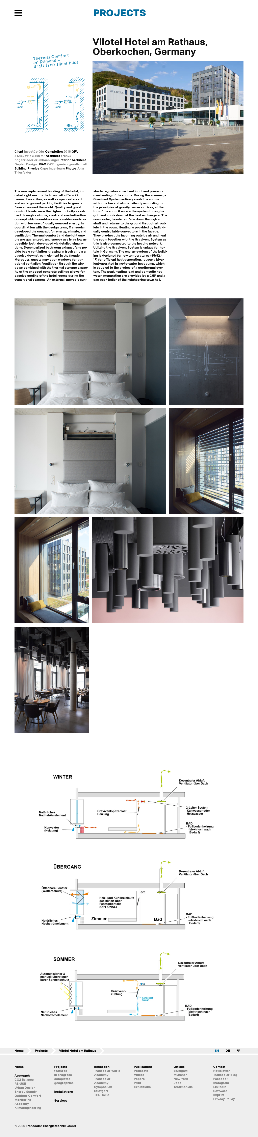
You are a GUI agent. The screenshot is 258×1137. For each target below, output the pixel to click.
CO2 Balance (24, 1079)
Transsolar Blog (225, 1075)
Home (19, 1051)
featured (60, 1071)
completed (62, 1079)
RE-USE (20, 1083)
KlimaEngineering (28, 1108)
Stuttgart (180, 1071)
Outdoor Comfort (28, 1096)
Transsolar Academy (102, 1081)
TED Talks (101, 1095)
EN (217, 1051)
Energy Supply (26, 1092)
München (180, 1075)
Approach (22, 1075)
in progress (63, 1075)
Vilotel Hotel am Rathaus (77, 1051)
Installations (63, 1092)
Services (61, 1100)
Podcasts (141, 1071)
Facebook (220, 1079)
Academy (22, 1104)
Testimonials (183, 1087)
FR (238, 1051)
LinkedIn (219, 1087)
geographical (64, 1083)
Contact (219, 1067)
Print (137, 1083)
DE (228, 1051)
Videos (139, 1075)
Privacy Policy (224, 1099)
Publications (143, 1067)
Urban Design (25, 1088)
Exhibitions (142, 1087)
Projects (119, 13)
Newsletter (221, 1071)
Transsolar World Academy (107, 1073)
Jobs (177, 1083)
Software (220, 1091)
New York (181, 1079)
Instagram (221, 1083)
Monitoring (23, 1100)
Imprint (218, 1095)
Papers (139, 1079)
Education (101, 1067)
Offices (179, 1067)
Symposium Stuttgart (103, 1089)
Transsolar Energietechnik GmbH (51, 1126)
